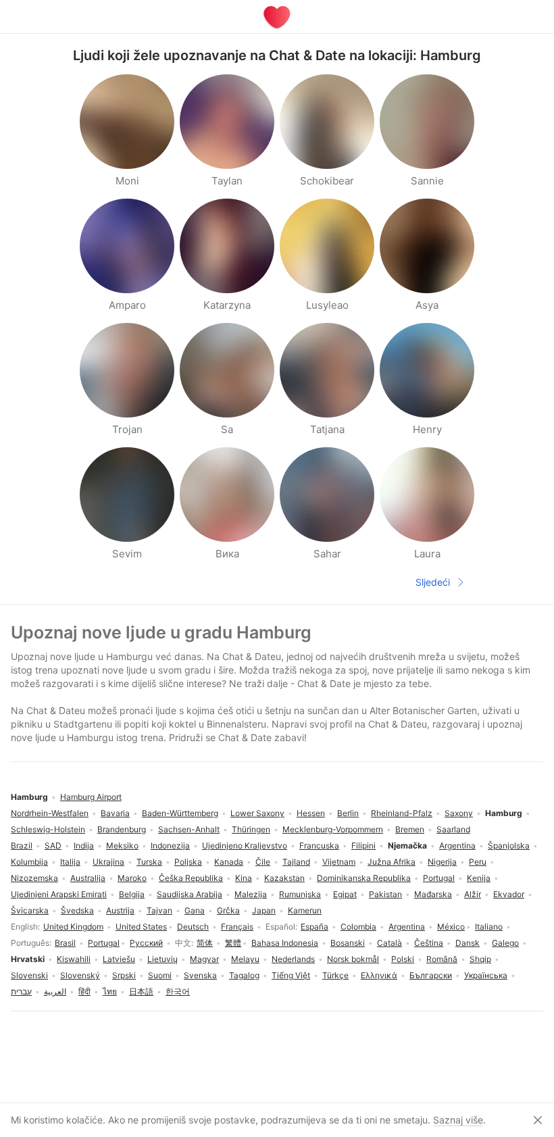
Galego (505, 943)
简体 (205, 943)
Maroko (132, 878)
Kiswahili (74, 959)
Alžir (472, 894)
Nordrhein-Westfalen (50, 813)
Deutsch (193, 926)
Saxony (459, 813)
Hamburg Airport (91, 797)
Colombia (358, 926)
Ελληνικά (379, 975)
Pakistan (385, 894)
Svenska (200, 975)
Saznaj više (458, 1120)
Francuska (319, 845)
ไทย (110, 991)
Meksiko (122, 845)
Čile (262, 862)
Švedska (77, 910)
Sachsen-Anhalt (189, 829)
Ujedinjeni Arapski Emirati (59, 894)
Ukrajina (108, 862)
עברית (21, 991)
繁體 (233, 943)
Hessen (311, 813)
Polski (402, 959)
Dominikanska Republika (364, 878)
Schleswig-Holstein (48, 829)
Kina (243, 878)
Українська (485, 975)
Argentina (406, 926)
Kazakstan (284, 878)
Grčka (228, 910)
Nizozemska (34, 878)
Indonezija (170, 845)
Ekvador (508, 894)
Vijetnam (338, 862)
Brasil (65, 943)
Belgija (132, 894)
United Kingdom (73, 926)
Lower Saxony (257, 813)
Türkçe (335, 975)
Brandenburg (121, 829)
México (451, 926)
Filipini (363, 845)
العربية (55, 991)
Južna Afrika (392, 862)
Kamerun (305, 910)
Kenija (478, 878)
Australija (87, 878)
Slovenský (80, 975)
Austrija (120, 910)
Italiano (489, 926)
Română (441, 959)
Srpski (124, 975)
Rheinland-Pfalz (401, 813)
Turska (149, 862)
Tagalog (244, 975)
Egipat (345, 894)
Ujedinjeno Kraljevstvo (244, 845)
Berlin (348, 813)
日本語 (141, 991)
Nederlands (293, 959)
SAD (53, 845)
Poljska (188, 862)
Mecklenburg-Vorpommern (332, 829)
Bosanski (347, 943)
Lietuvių (162, 959)
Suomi (160, 975)
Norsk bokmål (353, 959)
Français (237, 926)
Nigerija (442, 862)
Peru (477, 862)
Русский (146, 943)
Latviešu (119, 959)
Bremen (409, 829)
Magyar (204, 959)
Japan (264, 910)
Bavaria (115, 813)
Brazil (21, 845)
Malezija (250, 894)
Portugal (104, 943)
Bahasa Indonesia (284, 943)
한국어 (178, 991)
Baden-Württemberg (180, 813)
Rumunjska (300, 894)
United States (141, 926)
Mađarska (433, 894)
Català (389, 943)
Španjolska (509, 845)
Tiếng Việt (291, 975)
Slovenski (29, 975)
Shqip (480, 959)
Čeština (428, 943)
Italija (70, 862)
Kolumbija (29, 862)
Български (430, 975)
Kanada (228, 862)
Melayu (245, 959)
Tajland (296, 862)
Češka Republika (191, 878)
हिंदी (84, 991)
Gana (194, 910)
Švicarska (30, 910)
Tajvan (159, 910)
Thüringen (251, 829)
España (314, 926)
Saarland (453, 829)
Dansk (467, 943)
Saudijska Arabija (189, 894)
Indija (84, 845)
